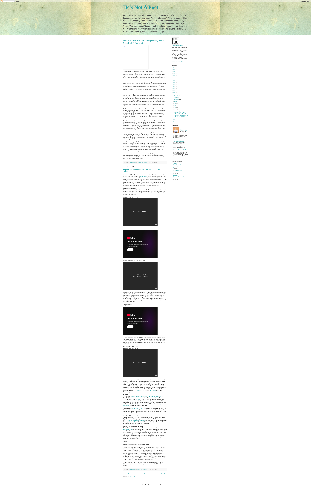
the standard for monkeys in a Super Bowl (135, 420)
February (176, 111)
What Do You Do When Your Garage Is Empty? (183, 129)
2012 (174, 92)
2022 (174, 73)
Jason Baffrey (153, 390)
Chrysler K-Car (140, 390)
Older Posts (163, 473)
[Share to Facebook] (155, 162)
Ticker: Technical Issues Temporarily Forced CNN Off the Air (179, 166)
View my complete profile (177, 61)
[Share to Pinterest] (156, 162)
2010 (174, 119)
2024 (174, 69)
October (176, 97)
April (175, 109)
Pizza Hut (150, 85)
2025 (174, 67)
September (176, 99)
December (176, 95)
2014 (174, 88)
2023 (174, 71)
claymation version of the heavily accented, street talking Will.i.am (145, 396)
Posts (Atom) (132, 476)
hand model (151, 88)
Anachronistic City (127, 429)
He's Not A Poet (140, 7)
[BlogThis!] (152, 162)
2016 (174, 84)
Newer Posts (126, 473)
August (176, 101)
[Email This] (150, 162)
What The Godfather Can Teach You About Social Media (181, 141)
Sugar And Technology (177, 171)
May (175, 107)
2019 (174, 79)
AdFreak (175, 163)
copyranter (176, 175)
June (175, 105)
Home (145, 473)
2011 (174, 94)
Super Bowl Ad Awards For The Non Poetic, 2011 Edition (181, 116)
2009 (174, 121)
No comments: (145, 162)
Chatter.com (139, 399)
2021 (174, 75)
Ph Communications (178, 45)
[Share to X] (153, 162)
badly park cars (133, 421)
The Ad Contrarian (177, 170)
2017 (174, 82)
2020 (174, 77)
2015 (174, 86)
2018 (174, 80)
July (175, 103)
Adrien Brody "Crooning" (138, 408)
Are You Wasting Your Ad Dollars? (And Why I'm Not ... (181, 113)
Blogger (167, 484)
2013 (174, 90)
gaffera (158, 484)
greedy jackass (143, 176)
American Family (148, 427)
